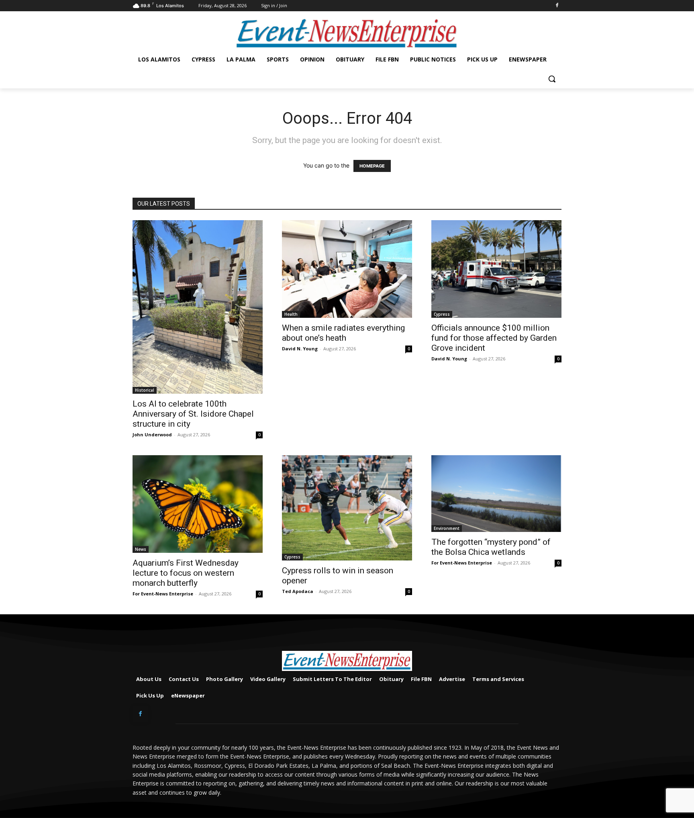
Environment (446, 528)
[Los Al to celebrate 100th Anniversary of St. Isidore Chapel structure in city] (198, 307)
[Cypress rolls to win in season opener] (347, 507)
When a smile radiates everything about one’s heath (343, 333)
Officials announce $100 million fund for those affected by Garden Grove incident (494, 338)
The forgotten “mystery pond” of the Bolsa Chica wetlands (491, 547)
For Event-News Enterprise (163, 594)
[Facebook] (556, 5)
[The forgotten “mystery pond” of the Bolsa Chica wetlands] (496, 493)
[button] (551, 78)
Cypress (442, 314)
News (140, 549)
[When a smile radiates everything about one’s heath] (347, 269)
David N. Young (300, 349)
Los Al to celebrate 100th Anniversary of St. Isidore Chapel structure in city (193, 414)
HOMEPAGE (372, 166)
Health (291, 314)
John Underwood (152, 434)
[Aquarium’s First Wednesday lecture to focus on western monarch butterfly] (198, 504)
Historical (144, 390)
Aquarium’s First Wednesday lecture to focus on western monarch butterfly (186, 573)
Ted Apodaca (297, 591)
